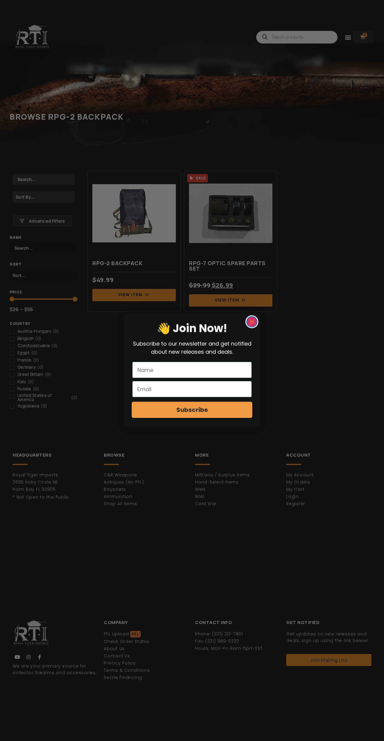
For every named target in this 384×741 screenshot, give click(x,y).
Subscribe (192, 410)
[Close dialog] (252, 321)
